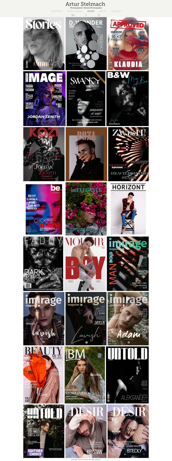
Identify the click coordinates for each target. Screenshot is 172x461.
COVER (90, 11)
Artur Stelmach (86, 4)
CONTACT (116, 11)
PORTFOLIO (57, 11)
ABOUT (102, 11)
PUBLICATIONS (74, 11)
